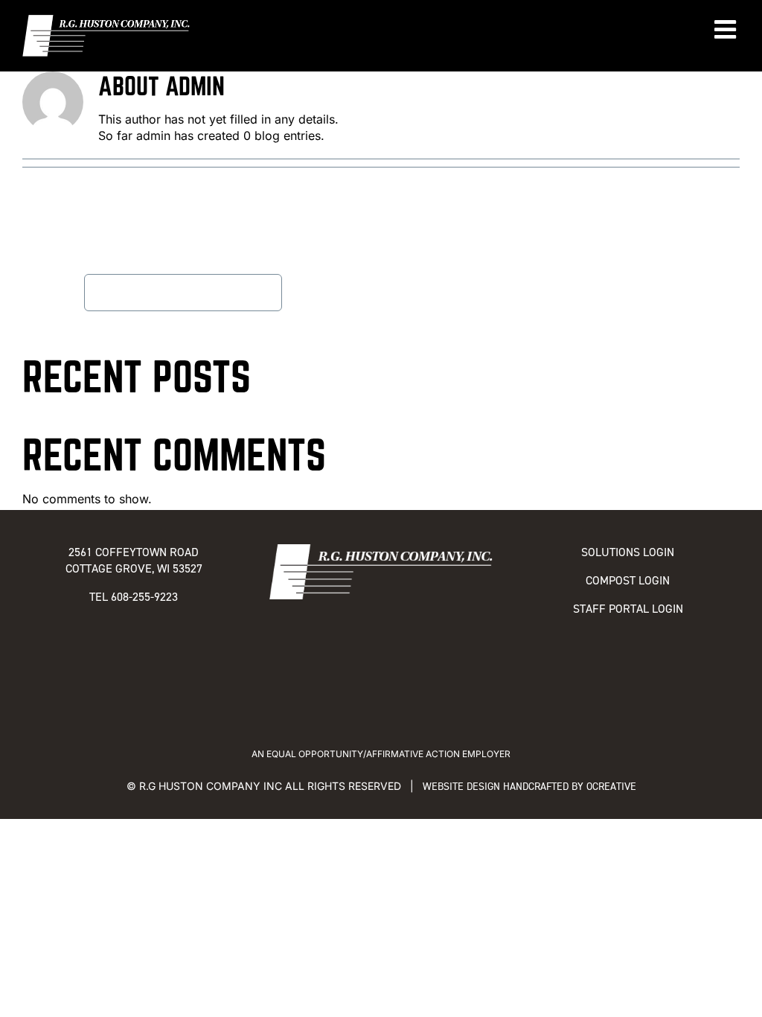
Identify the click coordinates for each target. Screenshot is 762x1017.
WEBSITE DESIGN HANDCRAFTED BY (504, 787)
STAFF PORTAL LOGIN (628, 608)
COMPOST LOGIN (628, 580)
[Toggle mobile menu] (727, 29)
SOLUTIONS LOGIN (627, 552)
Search (64, 292)
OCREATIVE (611, 787)
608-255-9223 (144, 597)
